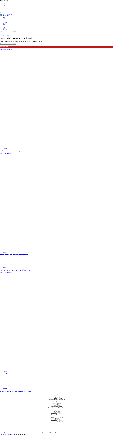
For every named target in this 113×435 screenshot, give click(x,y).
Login (4, 3)
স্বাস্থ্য (4, 23)
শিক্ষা (3, 25)
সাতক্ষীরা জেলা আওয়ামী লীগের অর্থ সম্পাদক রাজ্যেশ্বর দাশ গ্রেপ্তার (13, 151)
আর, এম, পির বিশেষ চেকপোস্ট (6, 374)
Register (5, 5)
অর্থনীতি (4, 20)
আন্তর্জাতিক (5, 22)
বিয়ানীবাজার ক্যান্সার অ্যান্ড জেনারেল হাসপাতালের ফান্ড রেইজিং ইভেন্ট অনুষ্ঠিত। (15, 270)
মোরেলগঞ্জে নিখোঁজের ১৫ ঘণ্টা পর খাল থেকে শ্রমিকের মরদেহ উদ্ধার (14, 254)
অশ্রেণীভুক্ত (5, 148)
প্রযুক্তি (4, 24)
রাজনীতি (4, 18)
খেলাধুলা (4, 27)
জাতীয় (4, 21)
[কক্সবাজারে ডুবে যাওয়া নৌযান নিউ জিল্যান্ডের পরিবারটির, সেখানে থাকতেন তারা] (10, 386)
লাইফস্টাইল (5, 29)
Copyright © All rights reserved (7, 434)
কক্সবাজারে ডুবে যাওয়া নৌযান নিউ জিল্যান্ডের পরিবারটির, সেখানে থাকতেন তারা (15, 391)
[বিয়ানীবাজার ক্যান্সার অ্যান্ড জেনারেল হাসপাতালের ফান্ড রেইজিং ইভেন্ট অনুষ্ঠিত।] (10, 265)
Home (4, 2)
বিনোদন (4, 28)
